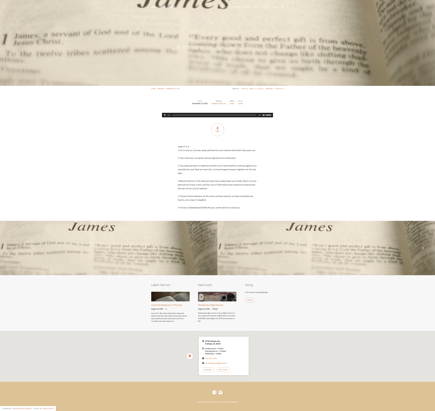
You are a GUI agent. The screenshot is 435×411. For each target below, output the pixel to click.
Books (259, 89)
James (231, 103)
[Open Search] (283, 7)
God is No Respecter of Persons (166, 305)
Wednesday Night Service (210, 305)
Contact (266, 7)
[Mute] (264, 115)
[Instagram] (220, 392)
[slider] (269, 115)
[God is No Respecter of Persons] (170, 300)
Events (256, 7)
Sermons (247, 7)
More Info (208, 370)
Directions (222, 370)
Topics (243, 89)
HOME (228, 7)
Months (279, 89)
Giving (275, 7)
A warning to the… (173, 89)
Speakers (269, 89)
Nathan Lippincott (218, 103)
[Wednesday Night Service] (217, 300)
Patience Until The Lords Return (325, 249)
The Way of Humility (110, 249)
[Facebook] (214, 392)
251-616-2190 (211, 358)
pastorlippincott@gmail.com (216, 363)
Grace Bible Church (163, 6)
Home (153, 89)
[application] (217, 115)
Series (251, 89)
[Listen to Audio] (166, 309)
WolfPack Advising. (231, 402)
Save (217, 131)
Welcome (237, 7)
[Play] (165, 115)
